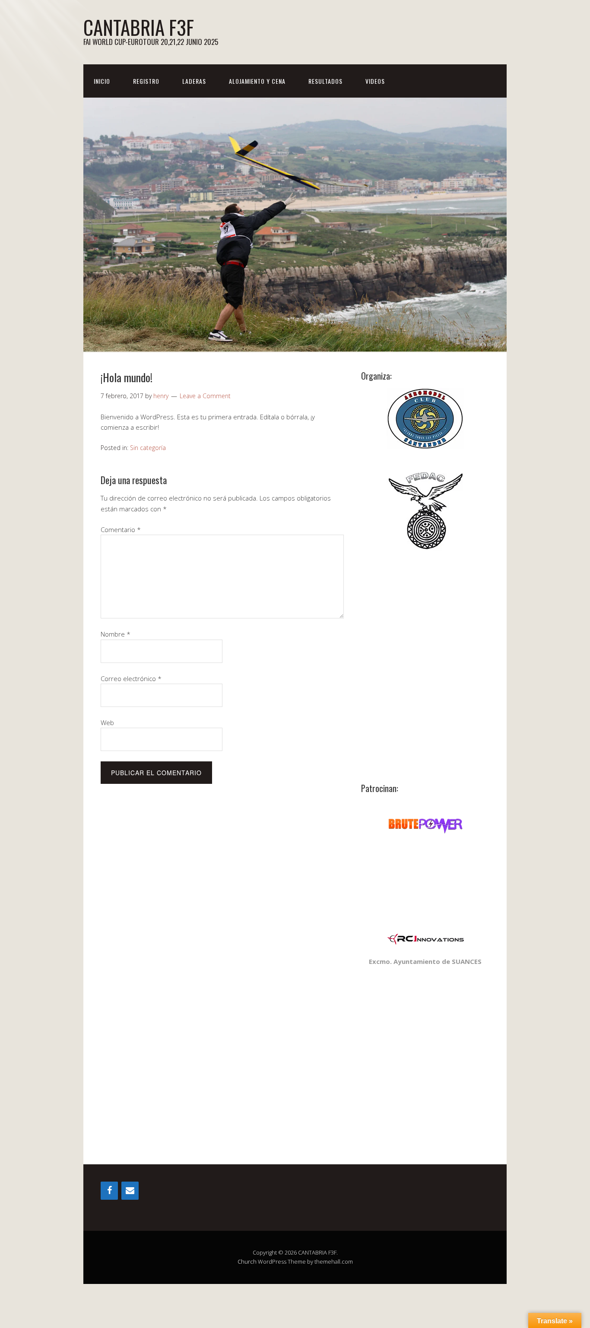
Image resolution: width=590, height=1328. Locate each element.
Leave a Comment (205, 396)
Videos (375, 81)
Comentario (121, 529)
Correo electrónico (131, 678)
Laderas (194, 81)
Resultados (325, 81)
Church (247, 1261)
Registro (146, 81)
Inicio (102, 81)
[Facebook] (109, 1191)
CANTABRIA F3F (138, 27)
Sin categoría (148, 448)
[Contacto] (130, 1191)
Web (107, 722)
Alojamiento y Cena (257, 81)
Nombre (115, 634)
